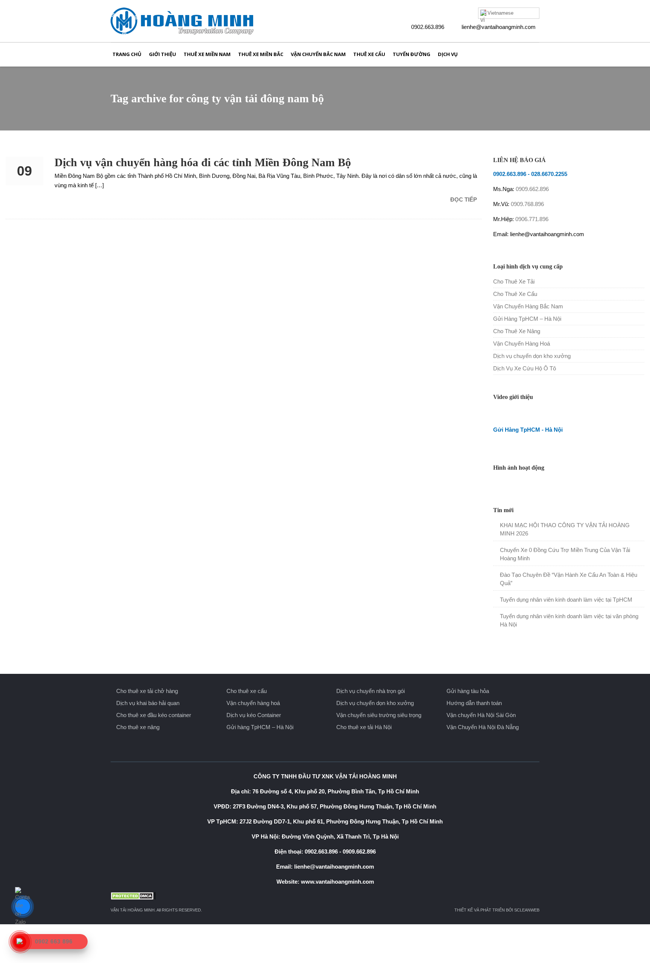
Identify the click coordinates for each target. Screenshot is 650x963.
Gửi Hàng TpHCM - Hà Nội (528, 429)
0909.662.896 (532, 189)
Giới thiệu (162, 54)
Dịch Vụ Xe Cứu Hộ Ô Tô (524, 368)
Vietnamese (500, 13)
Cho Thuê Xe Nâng (516, 331)
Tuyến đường (411, 54)
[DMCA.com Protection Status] (325, 896)
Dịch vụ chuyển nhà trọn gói (370, 691)
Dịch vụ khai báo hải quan (147, 703)
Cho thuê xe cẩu (246, 691)
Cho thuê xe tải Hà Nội (364, 727)
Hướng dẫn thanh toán (474, 703)
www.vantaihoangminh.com (337, 881)
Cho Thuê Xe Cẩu (515, 294)
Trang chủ (126, 54)
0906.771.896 (531, 219)
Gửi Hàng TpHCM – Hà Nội (527, 318)
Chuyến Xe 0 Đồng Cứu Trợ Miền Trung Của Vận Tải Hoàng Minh (565, 554)
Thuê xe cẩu (369, 54)
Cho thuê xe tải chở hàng (147, 691)
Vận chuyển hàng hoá (253, 703)
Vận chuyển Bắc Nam (318, 54)
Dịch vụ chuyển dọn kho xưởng (532, 356)
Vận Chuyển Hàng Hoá (521, 343)
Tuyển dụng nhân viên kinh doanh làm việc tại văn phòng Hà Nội (569, 620)
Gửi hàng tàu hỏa (467, 691)
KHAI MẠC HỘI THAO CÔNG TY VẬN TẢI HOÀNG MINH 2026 (565, 529)
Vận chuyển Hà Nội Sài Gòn (481, 715)
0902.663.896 (427, 27)
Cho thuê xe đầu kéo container (153, 715)
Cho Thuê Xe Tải (514, 281)
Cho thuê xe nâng (137, 727)
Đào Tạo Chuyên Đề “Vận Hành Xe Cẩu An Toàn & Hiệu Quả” (568, 579)
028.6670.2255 (549, 174)
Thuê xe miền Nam (207, 54)
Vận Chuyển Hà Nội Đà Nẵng (482, 727)
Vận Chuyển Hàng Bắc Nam (528, 306)
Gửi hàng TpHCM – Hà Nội (259, 727)
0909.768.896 (527, 204)
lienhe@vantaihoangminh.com (499, 27)
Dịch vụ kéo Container (253, 715)
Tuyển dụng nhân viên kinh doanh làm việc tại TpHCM (566, 599)
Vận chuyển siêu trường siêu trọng (378, 715)
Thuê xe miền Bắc (260, 54)
